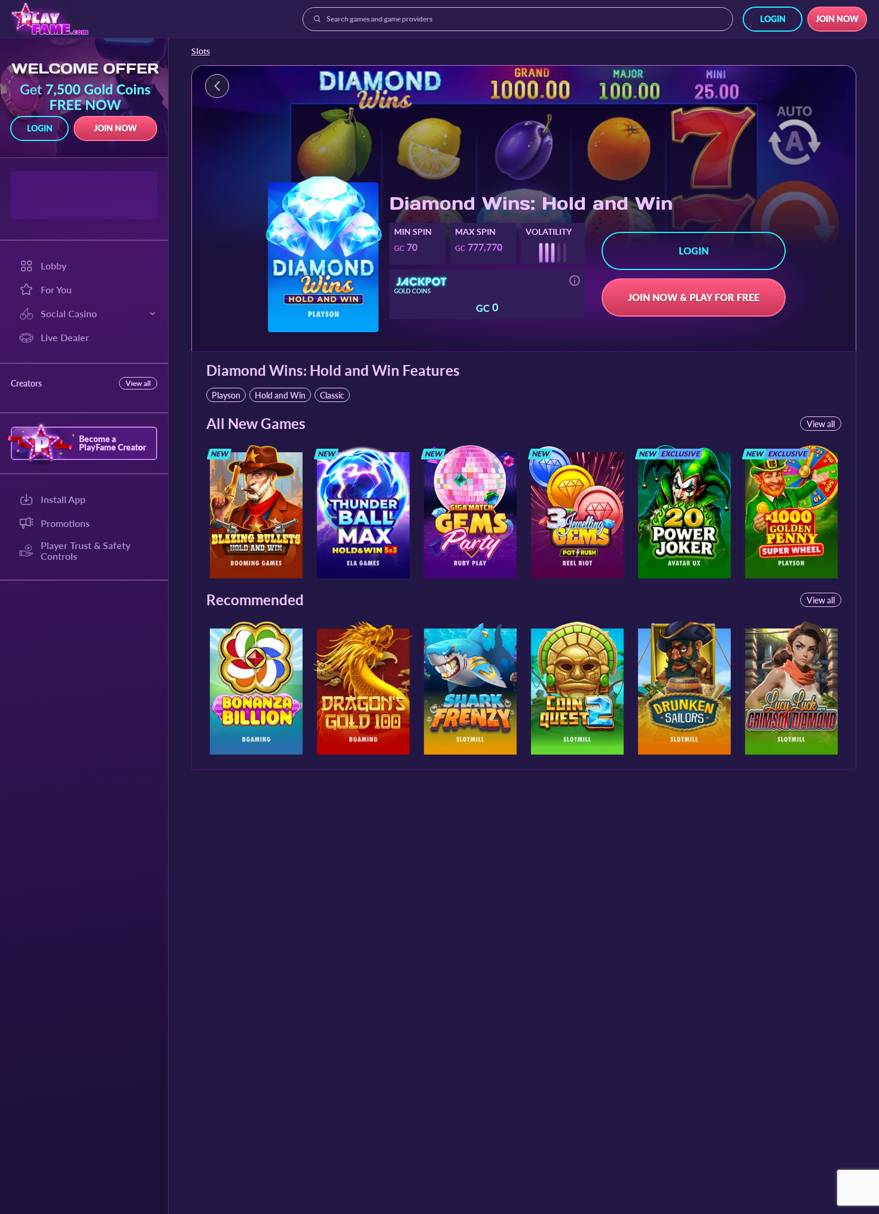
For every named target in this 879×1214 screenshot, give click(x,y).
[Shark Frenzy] (470, 688)
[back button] (217, 86)
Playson (226, 395)
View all (138, 383)
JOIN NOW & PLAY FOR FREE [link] (693, 297)
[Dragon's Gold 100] (363, 688)
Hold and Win (280, 395)
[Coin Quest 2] (577, 688)
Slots (200, 51)
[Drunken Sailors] (684, 688)
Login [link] (773, 19)
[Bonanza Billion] (256, 688)
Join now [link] (837, 19)
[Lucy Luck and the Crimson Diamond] (791, 688)
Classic (332, 395)
